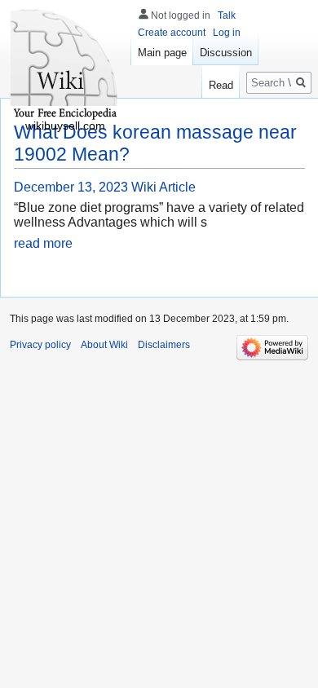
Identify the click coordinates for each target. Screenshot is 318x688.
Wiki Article (163, 187)
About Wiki (104, 345)
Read (221, 85)
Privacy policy (40, 345)
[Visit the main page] (65, 65)
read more (43, 243)
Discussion (226, 52)
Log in (227, 32)
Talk (227, 15)
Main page (162, 52)
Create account (171, 32)
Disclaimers (164, 345)
